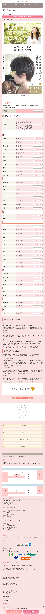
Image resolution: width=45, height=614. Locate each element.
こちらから (14, 592)
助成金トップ (8, 19)
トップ (3, 19)
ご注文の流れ (13, 611)
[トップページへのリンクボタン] (22, 399)
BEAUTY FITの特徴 (23, 429)
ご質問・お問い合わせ (23, 439)
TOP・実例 (23, 425)
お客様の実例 (30, 611)
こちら (29, 347)
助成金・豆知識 (23, 442)
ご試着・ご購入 (23, 432)
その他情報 (23, 446)
